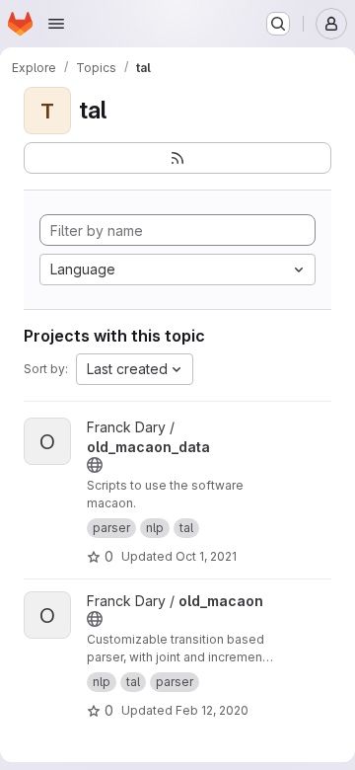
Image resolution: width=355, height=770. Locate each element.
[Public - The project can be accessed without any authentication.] (95, 465)
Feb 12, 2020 (212, 710)
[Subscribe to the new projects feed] (177, 158)
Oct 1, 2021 (206, 556)
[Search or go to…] (278, 24)
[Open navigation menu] (56, 23)
